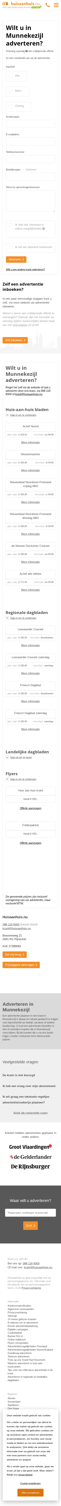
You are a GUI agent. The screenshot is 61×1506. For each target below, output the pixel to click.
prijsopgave (20, 325)
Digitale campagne (18, 1329)
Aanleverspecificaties (19, 1305)
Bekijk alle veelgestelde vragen (31, 1112)
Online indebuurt (17, 1339)
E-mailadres (12, 134)
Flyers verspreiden (18, 1342)
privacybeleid (25, 1474)
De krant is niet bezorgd (19, 1075)
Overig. (19, 105)
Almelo (11, 1398)
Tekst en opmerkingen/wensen (23, 187)
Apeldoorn (13, 1405)
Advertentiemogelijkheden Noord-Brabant (30, 1349)
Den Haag (13, 1408)
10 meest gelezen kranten (22, 1319)
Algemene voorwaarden (21, 1309)
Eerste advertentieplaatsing (23, 1326)
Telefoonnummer (15, 151)
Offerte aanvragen (30, 808)
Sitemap (12, 1315)
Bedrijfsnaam (21, 169)
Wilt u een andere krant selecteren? (25, 269)
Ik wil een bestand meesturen (33, 247)
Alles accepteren (30, 1492)
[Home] (22, 4)
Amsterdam (14, 1401)
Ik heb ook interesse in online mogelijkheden (29, 226)
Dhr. (17, 75)
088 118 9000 (11, 924)
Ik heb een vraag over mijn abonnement (29, 1086)
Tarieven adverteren (18, 1356)
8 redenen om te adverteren (23, 1322)
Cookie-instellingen (30, 1483)
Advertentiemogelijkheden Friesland (27, 1346)
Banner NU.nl (15, 1336)
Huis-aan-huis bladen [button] (27, 409)
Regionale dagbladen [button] (27, 612)
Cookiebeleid (15, 1332)
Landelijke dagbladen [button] (27, 752)
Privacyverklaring (31, 1287)
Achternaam (12, 116)
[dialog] (30, 1455)
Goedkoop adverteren (20, 1353)
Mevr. (18, 90)
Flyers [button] (12, 773)
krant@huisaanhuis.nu (17, 928)
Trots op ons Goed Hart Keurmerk (26, 1359)
